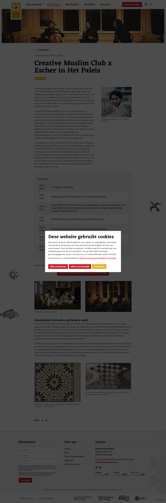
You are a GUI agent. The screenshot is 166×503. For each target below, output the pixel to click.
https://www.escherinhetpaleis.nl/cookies (97, 258)
